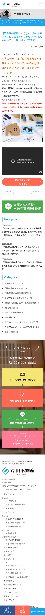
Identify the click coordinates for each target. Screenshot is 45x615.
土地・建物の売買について (16, 523)
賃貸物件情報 (11, 501)
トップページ (9, 494)
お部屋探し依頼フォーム (13, 585)
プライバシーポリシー (12, 592)
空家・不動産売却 (13, 312)
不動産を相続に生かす (14, 519)
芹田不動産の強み (11, 547)
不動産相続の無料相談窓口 (17, 293)
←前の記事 (8, 191)
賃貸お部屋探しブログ (14, 566)
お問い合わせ (9, 581)
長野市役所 (10, 332)
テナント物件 (11, 512)
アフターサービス (11, 596)
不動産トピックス (13, 283)
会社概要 (7, 555)
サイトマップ (9, 600)
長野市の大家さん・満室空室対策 (20, 327)
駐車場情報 (10, 508)
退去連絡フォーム (11, 588)
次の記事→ (37, 191)
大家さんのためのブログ (15, 569)
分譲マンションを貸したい (17, 298)
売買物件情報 (11, 533)
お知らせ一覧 (9, 559)
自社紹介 (9, 317)
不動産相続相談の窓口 (14, 526)
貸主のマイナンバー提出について (20, 322)
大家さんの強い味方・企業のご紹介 (21, 303)
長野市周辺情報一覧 (14, 573)
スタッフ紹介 (9, 551)
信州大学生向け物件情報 (15, 505)
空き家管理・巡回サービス (16, 544)
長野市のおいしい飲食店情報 (17, 577)
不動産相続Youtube (14, 288)
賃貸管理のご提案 (13, 540)
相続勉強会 (10, 307)
